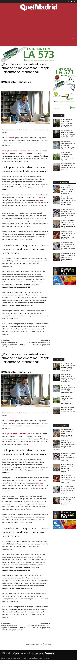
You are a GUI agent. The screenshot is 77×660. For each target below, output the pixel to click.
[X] (74, 1)
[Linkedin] (26, 86)
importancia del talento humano (15, 130)
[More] (36, 86)
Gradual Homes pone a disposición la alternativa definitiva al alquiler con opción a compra (13, 345)
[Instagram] (69, 1)
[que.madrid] (38, 7)
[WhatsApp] (17, 86)
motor (14, 295)
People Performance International (17, 151)
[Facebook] (66, 1)
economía (11, 138)
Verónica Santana (10, 82)
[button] (73, 38)
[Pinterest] (13, 86)
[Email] (31, 86)
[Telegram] (71, 1)
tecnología (39, 200)
